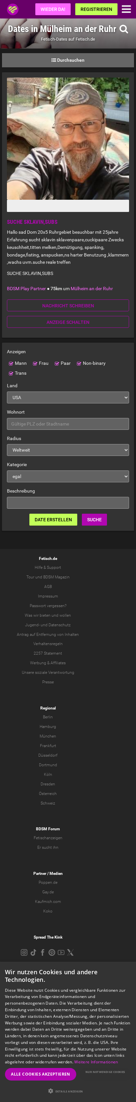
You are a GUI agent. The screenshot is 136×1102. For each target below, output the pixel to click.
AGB (48, 586)
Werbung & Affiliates (48, 663)
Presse (48, 682)
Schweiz (48, 803)
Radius (14, 438)
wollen (65, 615)
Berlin (48, 717)
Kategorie (17, 464)
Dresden (48, 784)
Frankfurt (48, 745)
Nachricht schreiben (68, 305)
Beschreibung (21, 491)
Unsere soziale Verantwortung (48, 672)
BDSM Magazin (56, 577)
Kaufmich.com (48, 901)
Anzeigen (16, 351)
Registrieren (96, 9)
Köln (48, 774)
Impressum (48, 596)
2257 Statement (48, 653)
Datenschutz (60, 625)
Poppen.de (48, 882)
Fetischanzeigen (48, 838)
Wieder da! (53, 9)
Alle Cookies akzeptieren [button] (40, 1074)
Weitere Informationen (96, 1062)
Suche (94, 519)
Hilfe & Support (48, 567)
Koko (47, 911)
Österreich (48, 793)
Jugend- (32, 625)
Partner (39, 873)
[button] (68, 1090)
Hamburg (48, 726)
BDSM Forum (48, 829)
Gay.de (48, 892)
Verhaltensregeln (48, 643)
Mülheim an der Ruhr (92, 288)
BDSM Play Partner (26, 288)
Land (12, 385)
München (48, 736)
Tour (30, 577)
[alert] (68, 1032)
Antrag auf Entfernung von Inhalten (48, 634)
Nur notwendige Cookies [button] (105, 1072)
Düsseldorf (47, 755)
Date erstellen (53, 519)
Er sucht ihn (47, 847)
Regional (48, 708)
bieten (45, 615)
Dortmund (48, 765)
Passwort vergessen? (48, 605)
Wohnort (16, 412)
